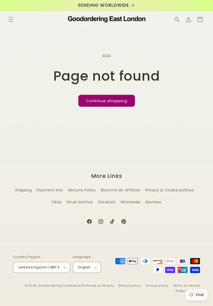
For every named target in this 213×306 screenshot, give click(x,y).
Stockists (106, 202)
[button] (11, 19)
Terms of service (186, 285)
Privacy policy (157, 285)
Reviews (153, 202)
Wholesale (131, 202)
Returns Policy (82, 190)
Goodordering (49, 285)
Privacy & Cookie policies (169, 190)
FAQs (57, 202)
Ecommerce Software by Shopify (88, 285)
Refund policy (130, 285)
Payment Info (50, 190)
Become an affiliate (120, 190)
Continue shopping (106, 100)
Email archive (80, 202)
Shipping (23, 190)
